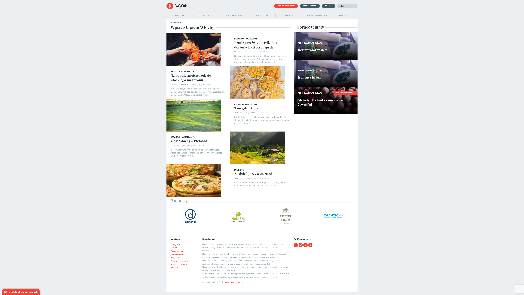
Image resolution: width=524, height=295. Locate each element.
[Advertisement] (326, 268)
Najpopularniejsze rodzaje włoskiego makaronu (191, 77)
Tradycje (238, 113)
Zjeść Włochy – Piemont (189, 141)
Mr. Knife (239, 170)
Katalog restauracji (286, 6)
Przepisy (238, 52)
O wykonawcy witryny (234, 282)
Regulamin (175, 257)
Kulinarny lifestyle (179, 85)
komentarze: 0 (263, 52)
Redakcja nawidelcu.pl (246, 39)
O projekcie (175, 244)
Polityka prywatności (179, 261)
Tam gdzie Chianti (248, 108)
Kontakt (174, 248)
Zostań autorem (310, 6)
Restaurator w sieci (312, 50)
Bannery (174, 267)
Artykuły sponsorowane (181, 264)
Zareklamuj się (177, 254)
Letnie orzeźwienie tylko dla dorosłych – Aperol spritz (255, 44)
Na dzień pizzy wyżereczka (254, 173)
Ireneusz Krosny (310, 77)
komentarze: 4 (263, 113)
